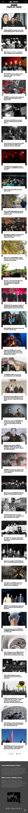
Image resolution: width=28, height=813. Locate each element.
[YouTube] (13, 808)
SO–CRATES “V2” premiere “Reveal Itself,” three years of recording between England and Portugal (14, 539)
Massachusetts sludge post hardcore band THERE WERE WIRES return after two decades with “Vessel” (14, 236)
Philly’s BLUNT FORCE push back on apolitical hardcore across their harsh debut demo (13, 676)
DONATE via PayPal (5, 777)
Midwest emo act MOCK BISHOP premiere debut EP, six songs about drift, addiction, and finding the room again (13, 259)
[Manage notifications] (25, 810)
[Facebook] (7, 808)
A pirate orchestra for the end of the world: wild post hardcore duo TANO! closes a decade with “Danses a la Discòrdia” (14, 144)
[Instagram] (11, 808)
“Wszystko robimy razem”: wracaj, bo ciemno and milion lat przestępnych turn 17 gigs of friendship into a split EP (14, 516)
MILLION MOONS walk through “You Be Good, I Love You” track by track (14, 328)
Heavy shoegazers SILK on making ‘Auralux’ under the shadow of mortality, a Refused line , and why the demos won (14, 724)
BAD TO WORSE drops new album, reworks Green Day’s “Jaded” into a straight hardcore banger (13, 75)
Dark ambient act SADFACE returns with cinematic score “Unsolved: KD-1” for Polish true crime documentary (13, 584)
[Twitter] (9, 808)
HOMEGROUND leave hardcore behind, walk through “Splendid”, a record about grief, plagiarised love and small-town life (13, 747)
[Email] (21, 808)
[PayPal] (19, 808)
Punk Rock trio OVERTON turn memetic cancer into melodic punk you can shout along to (13, 121)
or (11, 777)
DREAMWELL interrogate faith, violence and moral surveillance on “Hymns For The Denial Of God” (14, 98)
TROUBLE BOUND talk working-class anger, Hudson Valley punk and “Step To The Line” (14, 30)
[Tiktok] (15, 808)
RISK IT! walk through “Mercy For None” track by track (13, 190)
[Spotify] (17, 808)
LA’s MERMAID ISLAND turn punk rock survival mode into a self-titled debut (12, 375)
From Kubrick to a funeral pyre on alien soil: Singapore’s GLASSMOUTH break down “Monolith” (14, 168)
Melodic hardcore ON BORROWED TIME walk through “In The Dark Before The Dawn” (14, 493)
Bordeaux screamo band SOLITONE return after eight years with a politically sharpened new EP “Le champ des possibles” (13, 282)
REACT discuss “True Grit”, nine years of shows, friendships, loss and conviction (13, 52)
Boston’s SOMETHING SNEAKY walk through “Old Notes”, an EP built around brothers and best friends (14, 213)
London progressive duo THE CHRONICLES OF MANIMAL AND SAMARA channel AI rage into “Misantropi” (13, 630)
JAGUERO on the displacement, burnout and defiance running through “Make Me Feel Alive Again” (14, 607)
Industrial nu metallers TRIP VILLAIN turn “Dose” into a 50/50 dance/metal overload (13, 561)
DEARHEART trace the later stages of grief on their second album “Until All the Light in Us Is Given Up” (14, 471)
